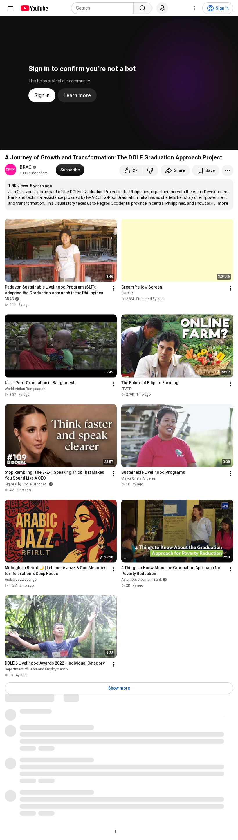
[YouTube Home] (34, 8)
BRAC (26, 167)
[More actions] (227, 170)
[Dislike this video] (150, 170)
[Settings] (194, 8)
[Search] (142, 8)
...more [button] (221, 203)
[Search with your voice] (162, 8)
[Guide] (10, 8)
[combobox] (104, 8)
